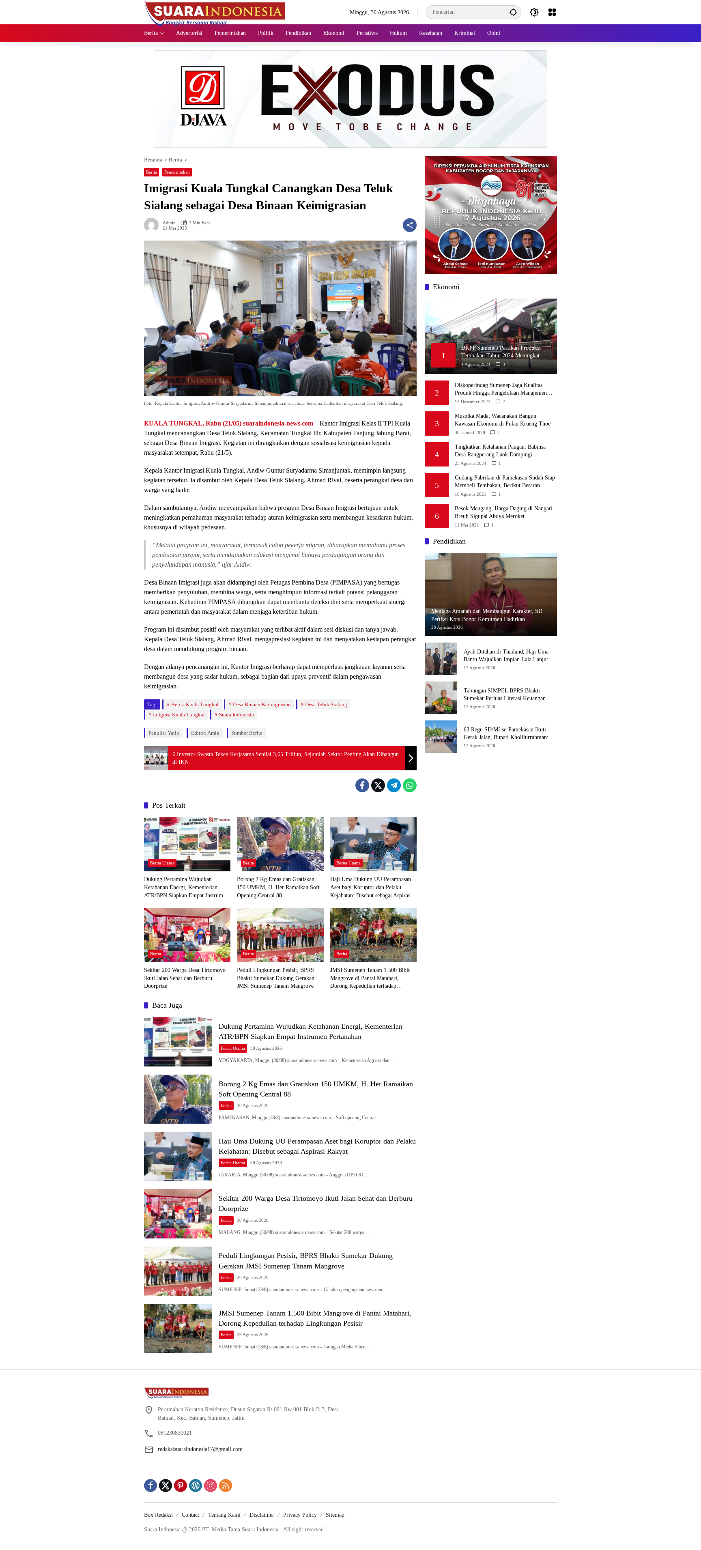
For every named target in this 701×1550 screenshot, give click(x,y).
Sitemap (335, 1515)
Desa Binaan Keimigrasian (262, 704)
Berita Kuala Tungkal (195, 704)
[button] (513, 12)
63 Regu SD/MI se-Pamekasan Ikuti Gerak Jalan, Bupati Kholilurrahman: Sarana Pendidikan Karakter (506, 734)
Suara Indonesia (236, 715)
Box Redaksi (158, 1515)
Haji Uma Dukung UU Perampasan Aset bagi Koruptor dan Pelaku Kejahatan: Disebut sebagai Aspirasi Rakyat (371, 887)
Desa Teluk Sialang (326, 704)
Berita (151, 172)
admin (169, 223)
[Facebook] (362, 785)
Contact (190, 1515)
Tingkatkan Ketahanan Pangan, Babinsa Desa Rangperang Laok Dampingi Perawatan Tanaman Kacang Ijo (500, 451)
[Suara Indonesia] (215, 12)
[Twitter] (378, 785)
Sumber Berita (246, 733)
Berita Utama (162, 862)
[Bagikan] (410, 225)
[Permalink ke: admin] (153, 225)
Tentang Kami (224, 1515)
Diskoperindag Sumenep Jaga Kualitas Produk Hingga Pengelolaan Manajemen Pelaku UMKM (501, 389)
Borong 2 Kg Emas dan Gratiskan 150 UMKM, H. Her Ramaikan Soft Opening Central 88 (278, 887)
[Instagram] (210, 1485)
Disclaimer (261, 1515)
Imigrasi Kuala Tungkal (179, 715)
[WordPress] (195, 1485)
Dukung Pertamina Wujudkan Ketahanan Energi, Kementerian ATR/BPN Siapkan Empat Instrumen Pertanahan (186, 887)
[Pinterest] (180, 1485)
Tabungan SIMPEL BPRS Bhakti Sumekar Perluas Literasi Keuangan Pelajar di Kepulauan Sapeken (505, 695)
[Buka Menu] (552, 12)
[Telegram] (394, 785)
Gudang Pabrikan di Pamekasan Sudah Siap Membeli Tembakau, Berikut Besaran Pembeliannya (505, 482)
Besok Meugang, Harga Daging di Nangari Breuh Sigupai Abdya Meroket (504, 512)
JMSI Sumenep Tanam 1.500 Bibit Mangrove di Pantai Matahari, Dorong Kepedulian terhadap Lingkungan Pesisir (370, 978)
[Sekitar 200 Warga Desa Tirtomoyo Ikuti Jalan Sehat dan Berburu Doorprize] (187, 935)
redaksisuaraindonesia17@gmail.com (200, 1449)
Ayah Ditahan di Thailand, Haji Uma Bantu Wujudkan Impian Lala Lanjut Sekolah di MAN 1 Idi (506, 656)
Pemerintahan (177, 172)
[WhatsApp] (410, 785)
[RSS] (225, 1485)
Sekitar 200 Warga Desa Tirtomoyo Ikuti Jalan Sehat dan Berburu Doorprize (185, 978)
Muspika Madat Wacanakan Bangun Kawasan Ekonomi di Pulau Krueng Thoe (502, 420)
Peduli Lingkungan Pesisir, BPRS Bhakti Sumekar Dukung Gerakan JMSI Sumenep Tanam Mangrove (275, 978)
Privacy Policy (300, 1515)
